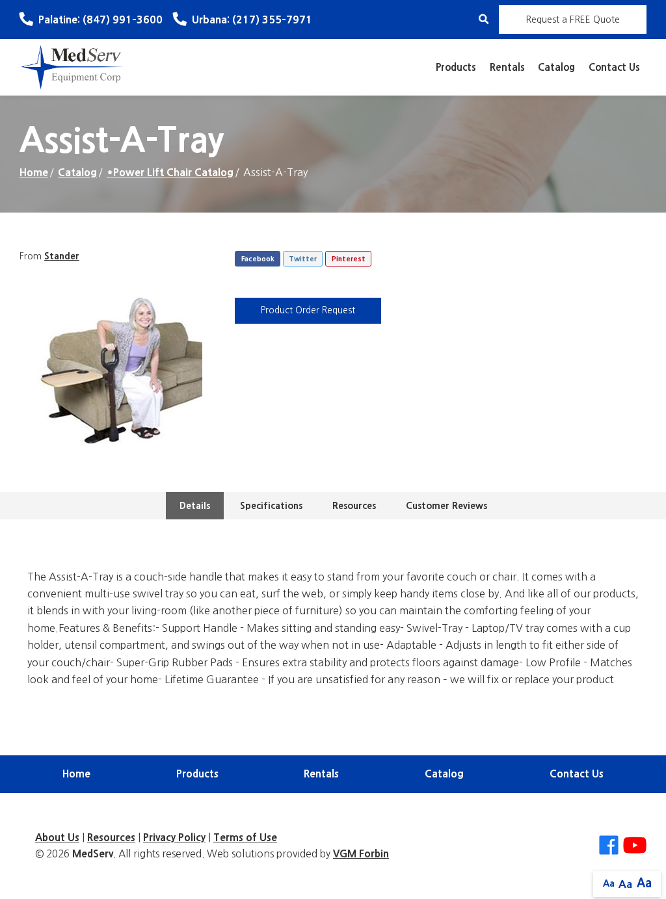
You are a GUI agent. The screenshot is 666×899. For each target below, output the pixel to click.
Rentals (507, 67)
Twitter (303, 259)
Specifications (271, 505)
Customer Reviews (446, 505)
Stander (61, 256)
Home (34, 172)
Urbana (252, 19)
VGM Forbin (361, 854)
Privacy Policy (174, 837)
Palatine (100, 19)
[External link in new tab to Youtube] (634, 846)
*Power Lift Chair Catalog (170, 172)
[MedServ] (73, 66)
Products (456, 67)
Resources (354, 505)
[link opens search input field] (483, 19)
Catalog (556, 67)
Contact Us (614, 67)
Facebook (257, 259)
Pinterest (349, 259)
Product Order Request (308, 310)
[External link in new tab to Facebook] (609, 846)
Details (195, 505)
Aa (609, 883)
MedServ (92, 854)
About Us (57, 837)
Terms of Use (245, 837)
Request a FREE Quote (573, 19)
